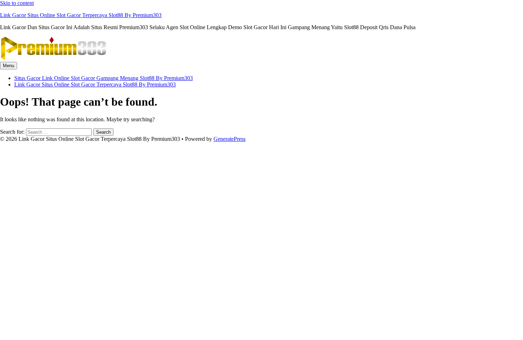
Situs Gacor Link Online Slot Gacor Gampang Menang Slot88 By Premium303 (103, 78)
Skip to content (17, 3)
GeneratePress (229, 139)
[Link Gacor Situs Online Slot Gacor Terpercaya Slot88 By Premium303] (53, 58)
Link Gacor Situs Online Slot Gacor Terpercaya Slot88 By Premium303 (81, 15)
